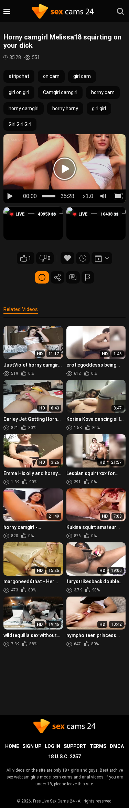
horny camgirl (24, 108)
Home (12, 746)
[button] (33, 223)
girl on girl (19, 92)
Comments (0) (73, 277)
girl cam (82, 76)
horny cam (103, 92)
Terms (98, 746)
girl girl (99, 108)
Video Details (42, 277)
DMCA (117, 746)
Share (57, 277)
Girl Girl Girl (20, 124)
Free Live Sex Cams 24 (54, 801)
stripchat (19, 76)
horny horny (65, 108)
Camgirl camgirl (60, 92)
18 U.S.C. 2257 (64, 756)
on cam (51, 76)
